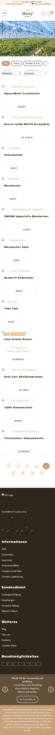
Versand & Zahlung (10, 605)
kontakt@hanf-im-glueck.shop (14, 512)
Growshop (20, 44)
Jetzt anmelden (26, 699)
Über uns (6, 634)
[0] (50, 15)
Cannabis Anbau (9, 645)
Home (5, 44)
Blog (4, 629)
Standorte (6, 640)
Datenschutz (8, 554)
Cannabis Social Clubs (12, 571)
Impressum (7, 560)
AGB (4, 549)
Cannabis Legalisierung (12, 576)
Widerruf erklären (10, 611)
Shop (12, 44)
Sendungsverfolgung (11, 594)
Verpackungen (8, 600)
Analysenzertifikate (10, 565)
